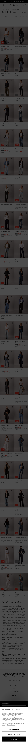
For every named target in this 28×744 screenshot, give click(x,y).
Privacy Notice (11, 725)
